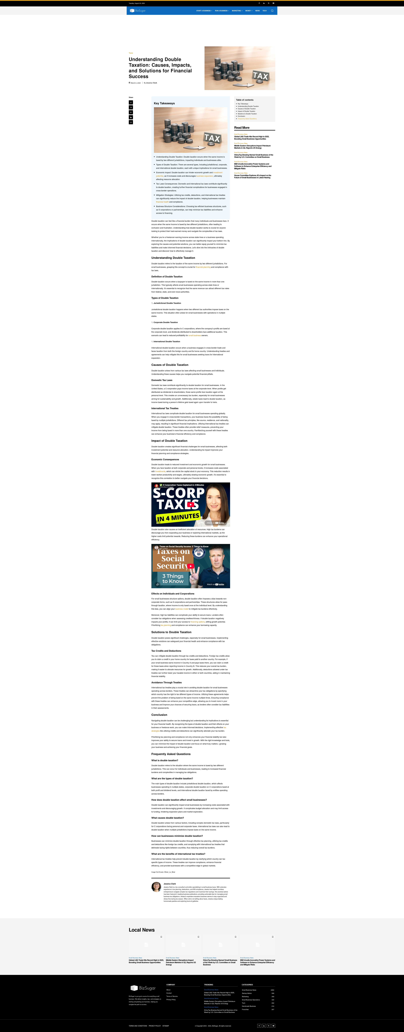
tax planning (166, 625)
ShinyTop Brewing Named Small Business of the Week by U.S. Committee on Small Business (253, 155)
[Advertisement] (202, 30)
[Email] (131, 122)
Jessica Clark (151, 83)
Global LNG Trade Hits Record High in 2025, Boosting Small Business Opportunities (251, 137)
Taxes (131, 53)
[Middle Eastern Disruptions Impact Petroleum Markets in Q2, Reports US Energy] (183, 944)
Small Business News (241, 134)
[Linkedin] (264, 3)
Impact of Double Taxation (246, 111)
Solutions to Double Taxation (247, 114)
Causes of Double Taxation (247, 109)
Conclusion (241, 116)
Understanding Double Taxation (248, 106)
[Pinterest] (131, 112)
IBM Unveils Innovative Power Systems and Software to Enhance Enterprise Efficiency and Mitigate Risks (252, 166)
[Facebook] (259, 3)
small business (195, 335)
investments (160, 471)
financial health (162, 201)
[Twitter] (268, 3)
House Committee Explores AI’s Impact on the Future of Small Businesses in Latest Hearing (252, 176)
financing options (198, 621)
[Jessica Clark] (156, 892)
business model (181, 608)
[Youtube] (273, 3)
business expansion (204, 175)
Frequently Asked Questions (247, 119)
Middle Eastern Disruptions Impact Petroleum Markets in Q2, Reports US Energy (252, 146)
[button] (272, 11)
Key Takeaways (243, 104)
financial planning (203, 267)
